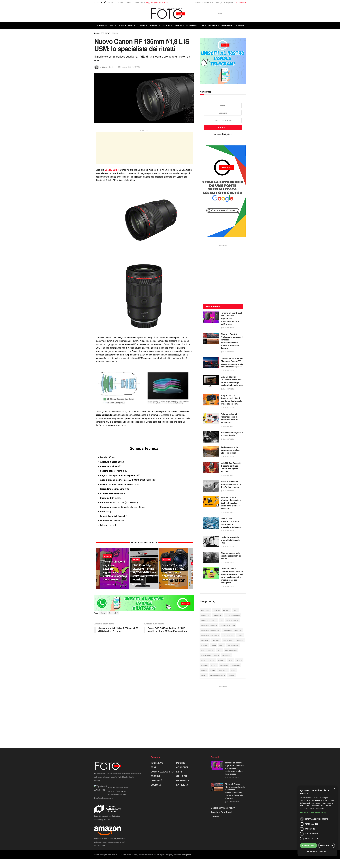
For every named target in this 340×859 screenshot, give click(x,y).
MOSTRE (178, 25)
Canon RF (113, 613)
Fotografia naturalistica (210, 635)
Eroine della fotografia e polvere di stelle (232, 434)
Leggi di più (319, 808)
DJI (221, 620)
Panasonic (224, 665)
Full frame (216, 640)
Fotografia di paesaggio (210, 630)
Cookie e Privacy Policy (223, 807)
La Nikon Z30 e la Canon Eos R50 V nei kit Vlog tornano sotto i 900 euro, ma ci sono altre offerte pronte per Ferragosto (232, 575)
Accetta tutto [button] (308, 845)
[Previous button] (98, 568)
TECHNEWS (101, 25)
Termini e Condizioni (221, 812)
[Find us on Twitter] (102, 2)
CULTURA (167, 25)
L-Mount (204, 645)
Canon (103, 613)
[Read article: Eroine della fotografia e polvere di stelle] (211, 437)
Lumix (219, 650)
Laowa (213, 645)
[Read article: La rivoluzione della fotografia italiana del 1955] (211, 541)
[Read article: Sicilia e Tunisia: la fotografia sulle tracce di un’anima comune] (211, 486)
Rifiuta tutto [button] (326, 845)
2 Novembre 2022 (124, 67)
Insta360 (240, 640)
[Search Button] (243, 13)
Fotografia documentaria (232, 630)
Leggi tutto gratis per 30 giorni (157, 2)
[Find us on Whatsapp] (109, 2)
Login (220, 2)
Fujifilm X (204, 640)
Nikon (230, 660)
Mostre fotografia (207, 660)
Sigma (213, 670)
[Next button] (191, 568)
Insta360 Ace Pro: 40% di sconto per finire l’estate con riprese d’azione (231, 467)
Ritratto (204, 670)
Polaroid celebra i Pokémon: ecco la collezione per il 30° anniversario (230, 418)
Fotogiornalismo (232, 620)
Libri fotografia (232, 645)
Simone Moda (107, 67)
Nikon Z (239, 660)
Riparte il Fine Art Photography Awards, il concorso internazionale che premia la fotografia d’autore (232, 341)
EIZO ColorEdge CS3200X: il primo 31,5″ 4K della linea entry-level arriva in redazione (144, 572)
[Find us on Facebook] (94, 2)
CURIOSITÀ (155, 25)
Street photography (217, 675)
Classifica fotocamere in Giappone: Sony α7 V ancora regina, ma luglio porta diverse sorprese (232, 362)
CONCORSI (191, 25)
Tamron (231, 675)
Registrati (229, 2)
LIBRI (202, 25)
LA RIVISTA (182, 784)
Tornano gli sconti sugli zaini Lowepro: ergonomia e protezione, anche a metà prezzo (115, 570)
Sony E (204, 675)
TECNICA (143, 25)
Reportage (236, 665)
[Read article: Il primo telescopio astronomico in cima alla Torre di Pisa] (211, 451)
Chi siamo (120, 2)
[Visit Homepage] (154, 13)
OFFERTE (107, 556)
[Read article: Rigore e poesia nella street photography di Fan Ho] (211, 557)
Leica (221, 645)
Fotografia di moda (227, 625)
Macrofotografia (231, 650)
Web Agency (186, 854)
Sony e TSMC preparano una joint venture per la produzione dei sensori (231, 522)
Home (96, 33)
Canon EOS (205, 615)
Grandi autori (228, 640)
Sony (233, 670)
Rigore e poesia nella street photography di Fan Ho (231, 555)
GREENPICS (227, 25)
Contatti (128, 2)
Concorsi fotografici (208, 620)
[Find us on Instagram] (98, 2)
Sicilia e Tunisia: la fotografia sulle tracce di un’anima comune (231, 484)
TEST (112, 25)
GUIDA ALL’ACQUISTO (128, 25)
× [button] (334, 788)
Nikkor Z (221, 660)
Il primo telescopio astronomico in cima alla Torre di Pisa (230, 450)
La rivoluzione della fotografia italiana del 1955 (230, 540)
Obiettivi (204, 665)
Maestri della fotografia (210, 655)
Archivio (226, 610)
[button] (317, 812)
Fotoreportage (228, 635)
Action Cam (205, 610)
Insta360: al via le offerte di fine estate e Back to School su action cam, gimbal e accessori (231, 503)
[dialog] (317, 821)
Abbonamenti (241, 2)
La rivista (239, 25)
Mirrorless (226, 655)
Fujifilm (240, 635)
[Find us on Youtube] (112, 2)
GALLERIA (213, 25)
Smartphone (223, 670)
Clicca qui (119, 791)
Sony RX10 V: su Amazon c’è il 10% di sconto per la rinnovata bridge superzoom (173, 572)
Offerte (214, 665)
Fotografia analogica (209, 625)
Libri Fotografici (207, 650)
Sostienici (121, 777)
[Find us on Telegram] (105, 2)
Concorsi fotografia (232, 615)
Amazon (217, 610)
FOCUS (115, 33)
